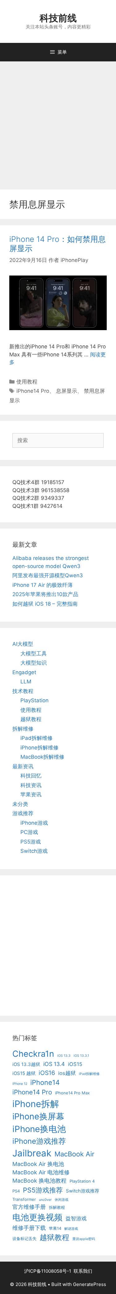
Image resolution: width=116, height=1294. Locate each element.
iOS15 (75, 1064)
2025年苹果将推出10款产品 (45, 594)
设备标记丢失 (24, 1238)
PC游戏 (29, 832)
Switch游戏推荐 (82, 1191)
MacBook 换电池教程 (39, 1180)
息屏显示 (66, 391)
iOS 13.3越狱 (26, 1064)
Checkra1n (33, 1054)
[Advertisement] (58, 122)
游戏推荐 (22, 813)
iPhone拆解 (35, 1103)
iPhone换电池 (39, 1129)
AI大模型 (22, 644)
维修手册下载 (29, 1228)
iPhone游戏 (34, 823)
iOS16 (47, 1072)
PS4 (16, 1190)
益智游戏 (76, 1218)
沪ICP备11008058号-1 (47, 1271)
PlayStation (34, 700)
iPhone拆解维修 (39, 747)
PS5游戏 (30, 842)
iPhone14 (45, 1082)
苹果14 (55, 1228)
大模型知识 (33, 663)
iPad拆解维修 (36, 738)
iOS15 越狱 (24, 1073)
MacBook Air (74, 1154)
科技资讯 (30, 785)
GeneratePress (89, 1284)
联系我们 (83, 1271)
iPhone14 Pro (32, 391)
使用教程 (26, 382)
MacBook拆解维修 (42, 757)
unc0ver (45, 1200)
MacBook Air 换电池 (38, 1164)
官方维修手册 (29, 1207)
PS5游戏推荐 (43, 1190)
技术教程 (22, 691)
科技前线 (58, 17)
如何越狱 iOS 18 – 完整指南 (45, 604)
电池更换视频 (37, 1217)
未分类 (20, 804)
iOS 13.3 (64, 1056)
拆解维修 (22, 729)
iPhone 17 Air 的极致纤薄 (42, 585)
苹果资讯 (30, 794)
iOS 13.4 (54, 1064)
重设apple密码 (83, 1239)
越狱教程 (30, 719)
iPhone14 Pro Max (72, 1092)
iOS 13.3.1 (81, 1056)
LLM (25, 681)
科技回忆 (30, 776)
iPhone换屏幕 (38, 1116)
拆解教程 (57, 1207)
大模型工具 (33, 653)
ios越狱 (67, 1073)
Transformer (24, 1199)
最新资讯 (22, 766)
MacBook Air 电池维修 (41, 1172)
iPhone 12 (19, 1084)
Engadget (24, 672)
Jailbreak (31, 1153)
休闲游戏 (61, 1200)
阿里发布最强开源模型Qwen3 (47, 575)
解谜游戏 (71, 1229)
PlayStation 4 (82, 1181)
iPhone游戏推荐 (39, 1141)
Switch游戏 (34, 851)
